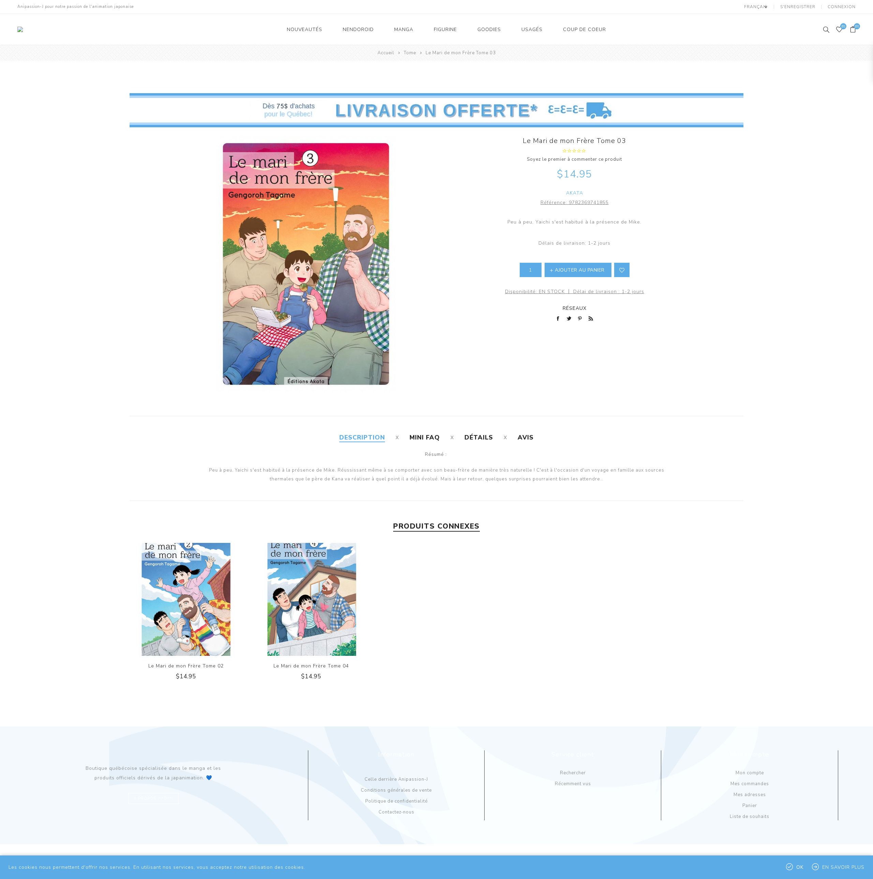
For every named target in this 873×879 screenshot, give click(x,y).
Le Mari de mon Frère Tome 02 (186, 666)
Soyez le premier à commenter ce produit (574, 159)
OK (799, 867)
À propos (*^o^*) (153, 798)
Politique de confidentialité (396, 801)
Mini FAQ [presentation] (425, 437)
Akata (574, 193)
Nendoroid (358, 29)
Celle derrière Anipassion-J (396, 779)
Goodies (489, 29)
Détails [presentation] (478, 437)
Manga (403, 29)
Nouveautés (304, 29)
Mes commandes (749, 784)
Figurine (445, 29)
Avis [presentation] (526, 437)
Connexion (842, 7)
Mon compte (750, 773)
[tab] (362, 437)
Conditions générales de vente (396, 790)
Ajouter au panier (200, 599)
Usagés (532, 29)
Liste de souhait (622, 270)
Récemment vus (573, 784)
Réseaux (575, 308)
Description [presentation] (362, 437)
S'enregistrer (797, 7)
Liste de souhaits (749, 816)
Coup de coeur (584, 29)
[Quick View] (172, 599)
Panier (749, 806)
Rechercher (573, 773)
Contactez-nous (396, 812)
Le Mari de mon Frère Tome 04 (311, 666)
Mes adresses (750, 795)
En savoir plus (843, 867)
